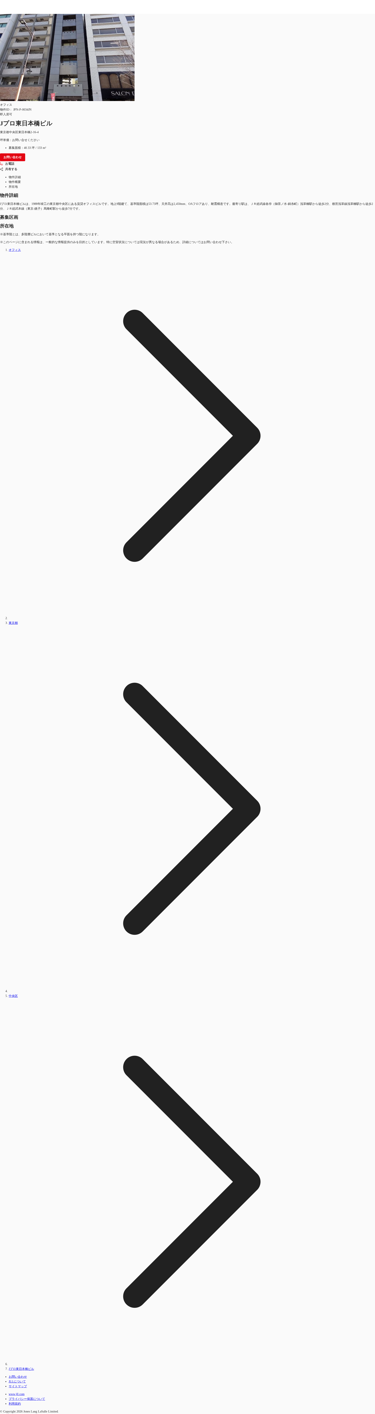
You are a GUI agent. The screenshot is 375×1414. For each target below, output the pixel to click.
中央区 (13, 996)
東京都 (13, 623)
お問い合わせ (18, 1376)
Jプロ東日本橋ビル (21, 1369)
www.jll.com (17, 1394)
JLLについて (17, 1381)
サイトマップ (18, 1386)
